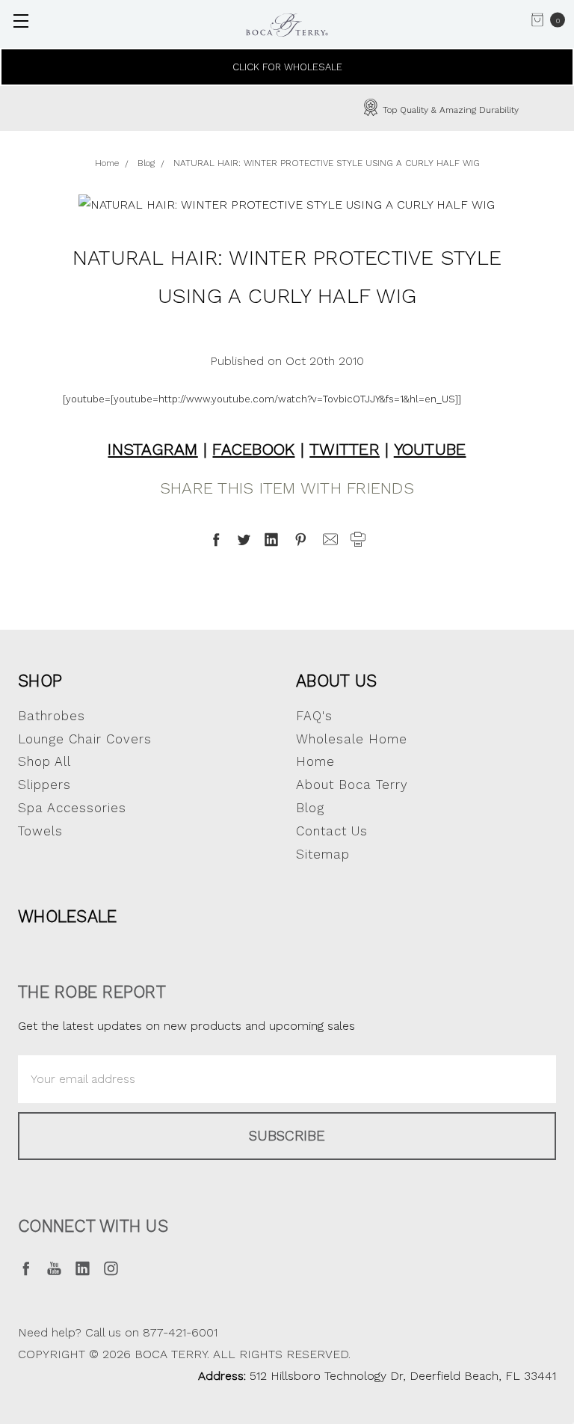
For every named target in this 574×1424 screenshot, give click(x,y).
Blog (310, 807)
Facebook (253, 449)
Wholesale (67, 916)
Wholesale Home (351, 738)
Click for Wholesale (287, 67)
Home (315, 761)
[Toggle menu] (20, 20)
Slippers (44, 784)
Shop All (44, 761)
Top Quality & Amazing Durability (307, 110)
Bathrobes (51, 715)
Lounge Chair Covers (85, 738)
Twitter (344, 449)
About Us (336, 680)
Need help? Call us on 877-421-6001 (117, 1332)
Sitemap (323, 854)
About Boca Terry (352, 784)
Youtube (430, 449)
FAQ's (314, 715)
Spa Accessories (72, 807)
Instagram (152, 449)
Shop (40, 680)
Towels (40, 830)
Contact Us (332, 830)
